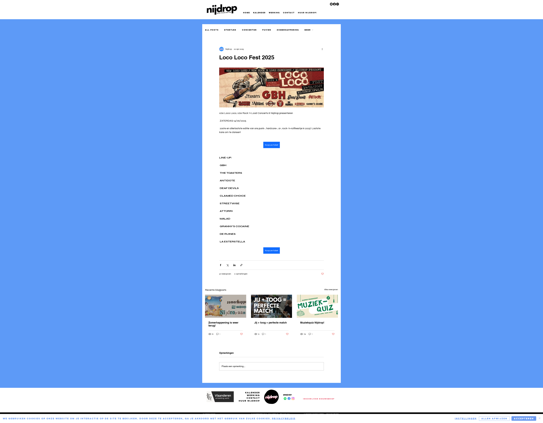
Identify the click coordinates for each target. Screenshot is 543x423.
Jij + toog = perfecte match (270, 322)
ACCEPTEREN (524, 418)
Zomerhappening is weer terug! (223, 324)
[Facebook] (334, 4)
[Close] (539, 418)
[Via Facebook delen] (220, 265)
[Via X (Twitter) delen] (227, 265)
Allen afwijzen (494, 418)
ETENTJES (230, 30)
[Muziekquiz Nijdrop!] (317, 306)
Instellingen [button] (466, 418)
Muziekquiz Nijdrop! (312, 322)
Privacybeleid (284, 418)
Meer (307, 30)
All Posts (212, 30)
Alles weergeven (331, 289)
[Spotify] (331, 4)
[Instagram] (337, 4)
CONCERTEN (249, 30)
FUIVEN (266, 30)
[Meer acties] (322, 49)
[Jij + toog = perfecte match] (271, 306)
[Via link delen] (241, 265)
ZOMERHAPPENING (288, 30)
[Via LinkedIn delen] (234, 265)
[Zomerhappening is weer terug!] (225, 306)
